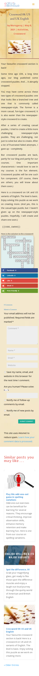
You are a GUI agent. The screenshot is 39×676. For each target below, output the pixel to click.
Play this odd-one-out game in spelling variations (17, 497)
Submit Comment (26, 421)
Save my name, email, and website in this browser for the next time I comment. (18, 376)
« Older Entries (11, 665)
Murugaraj (16, 25)
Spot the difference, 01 (17, 569)
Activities (22, 29)
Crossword (19, 33)
